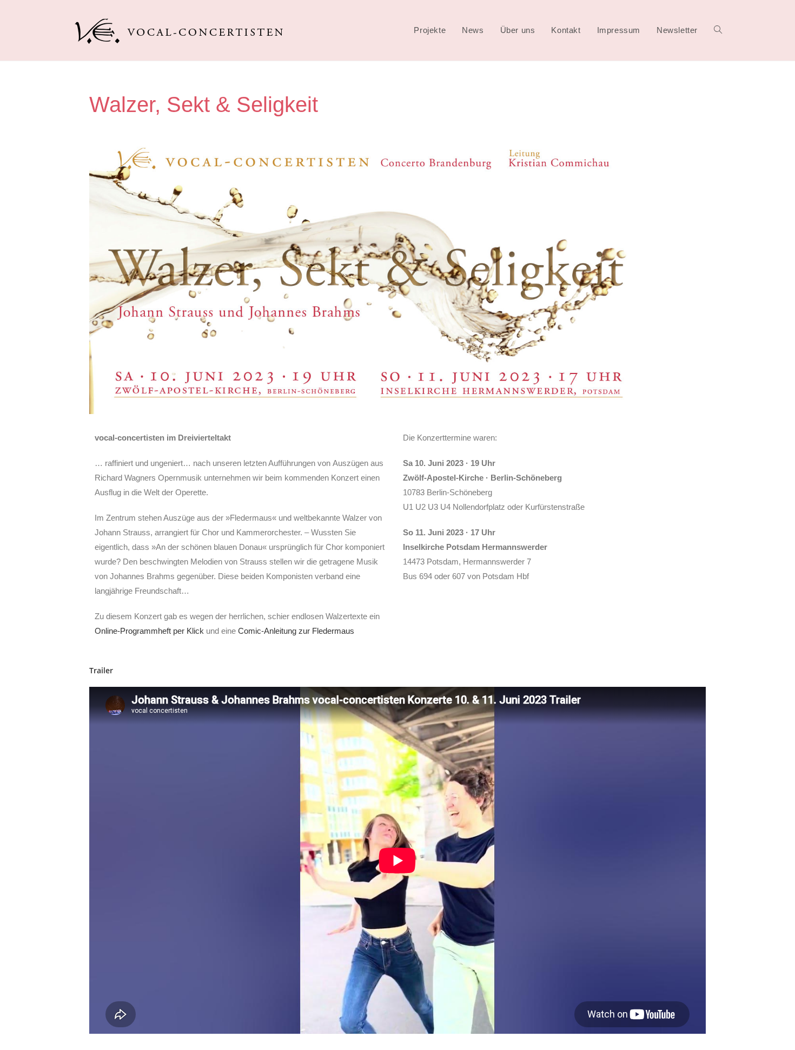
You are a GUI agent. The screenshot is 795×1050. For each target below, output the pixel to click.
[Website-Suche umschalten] (718, 30)
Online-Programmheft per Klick (149, 630)
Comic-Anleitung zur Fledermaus (296, 630)
